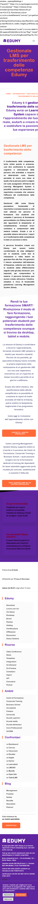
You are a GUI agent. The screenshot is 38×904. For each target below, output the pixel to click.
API (7, 678)
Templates (10, 658)
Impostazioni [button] (8, 895)
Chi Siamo (10, 612)
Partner (9, 685)
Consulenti (10, 682)
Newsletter (11, 804)
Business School (13, 705)
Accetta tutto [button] (20, 895)
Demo (8, 655)
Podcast (9, 807)
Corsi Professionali (14, 728)
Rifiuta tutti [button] (8, 899)
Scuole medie (12, 721)
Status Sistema (12, 639)
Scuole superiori (13, 718)
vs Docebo (10, 754)
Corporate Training (14, 701)
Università (10, 715)
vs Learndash (12, 764)
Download (10, 605)
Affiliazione (11, 632)
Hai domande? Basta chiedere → (17, 535)
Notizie (9, 797)
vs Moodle (10, 771)
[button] (19, 433)
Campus (9, 711)
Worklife (9, 801)
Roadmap (10, 615)
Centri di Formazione (15, 698)
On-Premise (11, 668)
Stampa (9, 622)
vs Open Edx (11, 774)
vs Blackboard (12, 744)
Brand (9, 619)
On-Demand (11, 665)
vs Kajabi (10, 758)
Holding (9, 625)
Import (9, 675)
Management (11, 791)
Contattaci (10, 672)
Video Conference (13, 652)
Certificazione (12, 629)
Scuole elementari (14, 725)
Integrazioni (11, 662)
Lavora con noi (12, 609)
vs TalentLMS (11, 778)
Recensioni (11, 635)
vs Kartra (10, 761)
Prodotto (10, 794)
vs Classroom (12, 751)
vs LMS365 (10, 768)
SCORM (9, 731)
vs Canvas (10, 748)
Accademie (11, 708)
